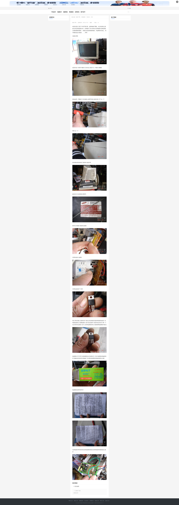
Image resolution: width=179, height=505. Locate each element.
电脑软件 (59, 12)
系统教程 (71, 12)
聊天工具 (102, 500)
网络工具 (71, 500)
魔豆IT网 (50, 8)
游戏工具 (97, 500)
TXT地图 (129, 8)
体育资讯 (77, 12)
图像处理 (81, 500)
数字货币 (83, 12)
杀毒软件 (92, 500)
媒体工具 (107, 500)
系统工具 (76, 500)
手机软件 (53, 12)
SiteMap (89, 502)
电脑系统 (65, 12)
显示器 (88, 17)
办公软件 (86, 500)
